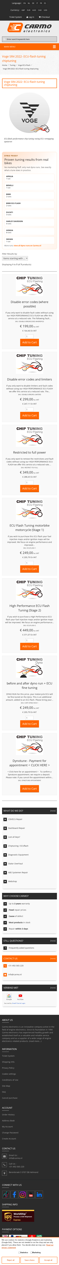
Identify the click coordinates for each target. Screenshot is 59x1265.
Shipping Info (8, 1062)
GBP (23, 10)
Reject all (10, 1260)
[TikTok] (6, 1195)
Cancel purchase (9, 1098)
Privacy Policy (8, 1068)
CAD (40, 10)
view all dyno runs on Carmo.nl (27, 245)
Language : (17, 3)
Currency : (15, 10)
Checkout (45, 17)
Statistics (24, 1252)
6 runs (14, 222)
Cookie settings (9, 1074)
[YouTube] (31, 1195)
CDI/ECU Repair (15, 819)
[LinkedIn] (39, 1195)
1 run (9, 177)
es (45, 3)
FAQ (4, 1092)
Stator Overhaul (15, 863)
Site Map (6, 1086)
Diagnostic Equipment (18, 854)
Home (4, 65)
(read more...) (35, 1041)
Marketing (36, 1252)
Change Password (10, 1132)
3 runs (9, 213)
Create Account (9, 1138)
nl (29, 3)
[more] (53, 811)
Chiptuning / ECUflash (18, 846)
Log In (31, 17)
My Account (7, 1126)
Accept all (48, 1260)
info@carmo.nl (15, 974)
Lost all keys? (14, 837)
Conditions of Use (10, 1080)
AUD (34, 10)
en (24, 3)
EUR (28, 10)
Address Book (8, 1120)
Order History (8, 1114)
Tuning (12, 65)
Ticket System (8, 1056)
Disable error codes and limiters (29, 379)
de (33, 3)
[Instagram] (23, 1195)
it (37, 3)
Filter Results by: (9, 254)
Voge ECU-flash (24, 65)
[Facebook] (14, 1195)
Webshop (12, 881)
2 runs (8, 195)
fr (41, 3)
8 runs (9, 231)
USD (45, 10)
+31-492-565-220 (15, 965)
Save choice (29, 1260)
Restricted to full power (29, 452)
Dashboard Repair (16, 828)
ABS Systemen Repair (18, 872)
